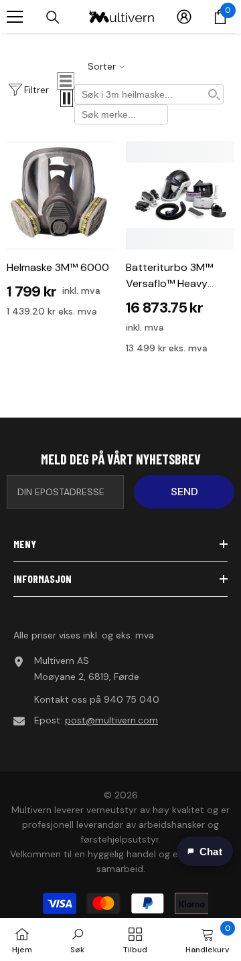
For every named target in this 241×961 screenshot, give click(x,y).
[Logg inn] (184, 16)
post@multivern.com (111, 720)
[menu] (15, 17)
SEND (184, 492)
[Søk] (53, 17)
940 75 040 (131, 699)
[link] (77, 939)
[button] (65, 81)
